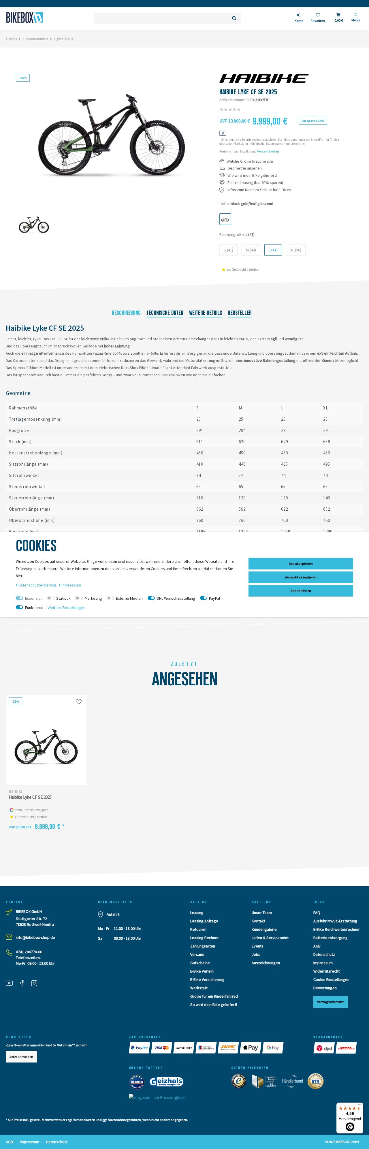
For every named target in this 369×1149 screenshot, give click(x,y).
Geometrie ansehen (244, 168)
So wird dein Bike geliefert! (213, 1004)
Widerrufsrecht (326, 971)
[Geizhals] (168, 1083)
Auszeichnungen (266, 962)
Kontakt (258, 921)
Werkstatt (199, 987)
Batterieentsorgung (330, 937)
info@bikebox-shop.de (35, 937)
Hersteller (240, 312)
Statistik (63, 598)
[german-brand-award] (266, 1082)
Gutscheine (200, 962)
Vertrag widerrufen (330, 1002)
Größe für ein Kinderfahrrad (214, 996)
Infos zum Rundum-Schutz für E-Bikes (259, 189)
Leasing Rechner (204, 937)
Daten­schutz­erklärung (37, 585)
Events (257, 946)
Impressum (323, 962)
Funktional (34, 607)
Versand (197, 954)
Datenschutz (324, 954)
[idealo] (138, 1083)
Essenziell (33, 598)
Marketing (93, 598)
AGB (317, 946)
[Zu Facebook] (24, 984)
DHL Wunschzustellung (176, 598)
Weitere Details (205, 312)
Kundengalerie (264, 929)
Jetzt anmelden (21, 1056)
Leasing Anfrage (204, 921)
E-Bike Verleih (202, 971)
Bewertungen (325, 987)
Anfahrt (113, 914)
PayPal (214, 598)
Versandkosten (268, 151)
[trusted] (240, 1082)
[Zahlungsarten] (140, 1048)
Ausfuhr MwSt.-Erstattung (335, 921)
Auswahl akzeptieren (301, 577)
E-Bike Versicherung (207, 979)
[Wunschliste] (78, 702)
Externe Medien (129, 598)
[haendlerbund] (294, 1082)
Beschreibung (126, 312)
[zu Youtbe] (11, 984)
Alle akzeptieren (301, 563)
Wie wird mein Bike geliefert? (252, 175)
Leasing (197, 912)
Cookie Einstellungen (331, 979)
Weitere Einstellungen (66, 607)
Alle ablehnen (301, 590)
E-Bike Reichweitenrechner (336, 929)
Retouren (198, 929)
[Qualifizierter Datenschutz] (317, 1082)
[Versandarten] (324, 1048)
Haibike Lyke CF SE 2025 (30, 797)
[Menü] (359, 1106)
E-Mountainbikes (35, 39)
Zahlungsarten (202, 946)
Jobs (256, 954)
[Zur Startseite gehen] (24, 17)
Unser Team (262, 912)
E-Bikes (11, 39)
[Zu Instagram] (36, 984)
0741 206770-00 (29, 951)
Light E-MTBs (63, 39)
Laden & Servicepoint (270, 937)
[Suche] (234, 18)
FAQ (316, 912)
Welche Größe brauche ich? (250, 161)
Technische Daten (164, 312)
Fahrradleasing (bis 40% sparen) (255, 182)
